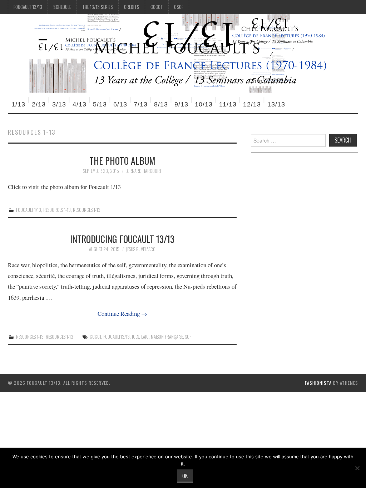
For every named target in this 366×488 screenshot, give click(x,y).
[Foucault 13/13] (176, 52)
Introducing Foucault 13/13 (122, 238)
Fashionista (318, 382)
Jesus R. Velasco (140, 249)
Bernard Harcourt (143, 171)
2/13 (39, 104)
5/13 (100, 104)
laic (145, 336)
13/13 (276, 104)
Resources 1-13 (57, 209)
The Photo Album (122, 160)
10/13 (204, 104)
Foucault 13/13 (28, 7)
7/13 (141, 104)
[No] (357, 468)
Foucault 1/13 (28, 209)
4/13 (79, 104)
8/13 (161, 104)
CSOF (178, 7)
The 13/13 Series (97, 7)
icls (135, 336)
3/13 (59, 104)
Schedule (62, 7)
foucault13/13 (116, 336)
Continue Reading (122, 313)
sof (188, 336)
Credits (131, 7)
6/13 (120, 104)
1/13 (18, 104)
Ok (185, 475)
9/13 (181, 104)
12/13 (252, 104)
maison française (167, 336)
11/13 (228, 104)
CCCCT (156, 7)
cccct (95, 336)
